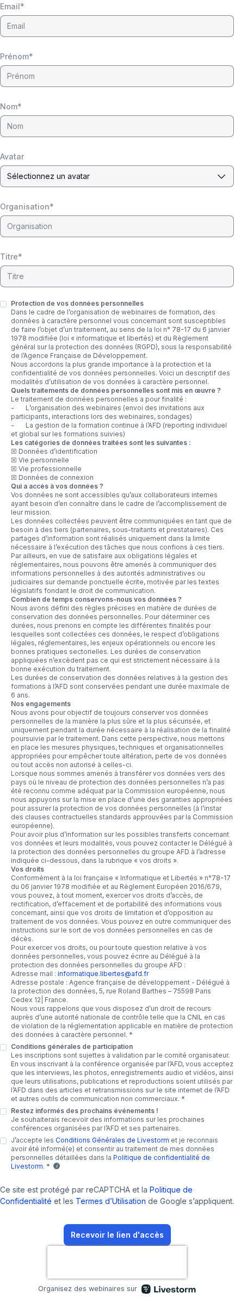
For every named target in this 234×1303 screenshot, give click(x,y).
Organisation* (27, 206)
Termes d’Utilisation (111, 1201)
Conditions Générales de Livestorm (112, 1140)
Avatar (12, 156)
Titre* (11, 256)
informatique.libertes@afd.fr (103, 973)
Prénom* (16, 56)
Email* (12, 6)
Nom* (11, 106)
